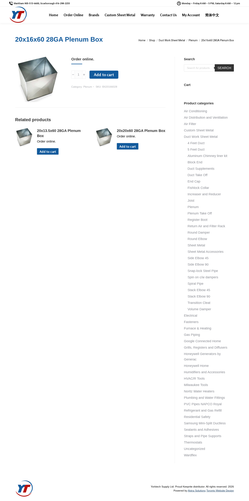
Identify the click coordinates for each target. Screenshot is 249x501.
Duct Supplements (201, 168)
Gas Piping (192, 335)
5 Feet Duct (196, 149)
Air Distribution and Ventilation (206, 117)
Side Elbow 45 (198, 258)
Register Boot (197, 220)
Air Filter (190, 124)
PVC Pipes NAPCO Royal (203, 404)
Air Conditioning (195, 111)
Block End (195, 162)
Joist (191, 200)
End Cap (194, 181)
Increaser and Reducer (204, 194)
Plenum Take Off (200, 213)
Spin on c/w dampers (203, 277)
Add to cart (104, 74)
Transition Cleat (199, 303)
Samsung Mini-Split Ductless (205, 423)
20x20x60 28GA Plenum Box (141, 131)
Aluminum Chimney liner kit (207, 156)
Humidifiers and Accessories (204, 372)
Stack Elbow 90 (199, 296)
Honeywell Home (196, 366)
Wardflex (190, 455)
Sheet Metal (196, 245)
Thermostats (193, 442)
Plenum (87, 86)
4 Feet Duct (196, 143)
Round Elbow (197, 239)
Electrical (190, 315)
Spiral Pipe (195, 283)
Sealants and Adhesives (201, 429)
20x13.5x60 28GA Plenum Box (59, 133)
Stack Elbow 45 (199, 290)
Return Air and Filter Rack (206, 226)
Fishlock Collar (198, 188)
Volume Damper (199, 309)
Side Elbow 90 (198, 264)
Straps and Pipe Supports (202, 436)
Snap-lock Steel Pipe (203, 271)
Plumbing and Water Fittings (204, 398)
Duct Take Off (197, 175)
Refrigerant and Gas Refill (203, 410)
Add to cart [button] (48, 151)
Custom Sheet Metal (199, 130)
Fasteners (191, 322)
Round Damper (199, 232)
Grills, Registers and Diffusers (205, 347)
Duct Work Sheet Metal (201, 137)
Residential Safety (197, 417)
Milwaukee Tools (196, 385)
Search (224, 68)
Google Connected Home (202, 341)
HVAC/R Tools (194, 378)
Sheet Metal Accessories (205, 252)
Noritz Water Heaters (199, 391)
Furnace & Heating (197, 328)
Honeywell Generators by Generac (202, 356)
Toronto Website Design (220, 490)
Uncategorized (194, 449)
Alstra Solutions (197, 490)
